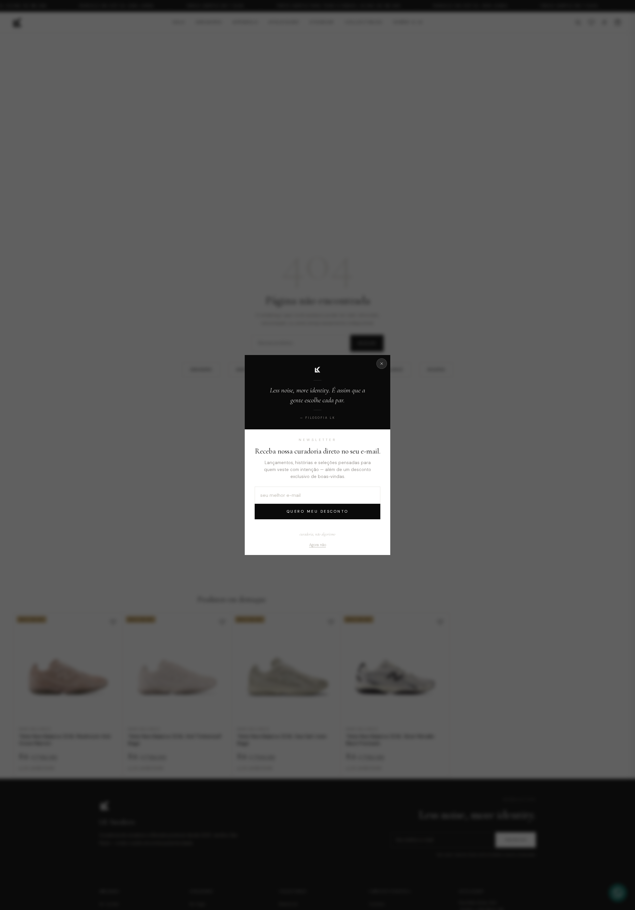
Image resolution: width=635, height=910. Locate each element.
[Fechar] (381, 363)
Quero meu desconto (318, 511)
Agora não (317, 544)
